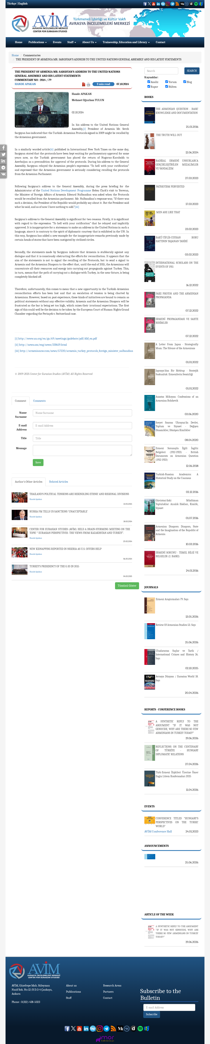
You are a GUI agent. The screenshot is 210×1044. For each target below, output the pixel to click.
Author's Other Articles (28, 481)
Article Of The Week (159, 914)
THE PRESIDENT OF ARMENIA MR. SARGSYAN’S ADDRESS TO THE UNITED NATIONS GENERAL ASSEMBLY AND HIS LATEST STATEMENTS (98, 59)
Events (57, 42)
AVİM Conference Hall (158, 831)
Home (18, 42)
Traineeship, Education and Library (125, 42)
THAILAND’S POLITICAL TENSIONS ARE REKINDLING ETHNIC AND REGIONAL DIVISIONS (79, 494)
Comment (20, 401)
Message (21, 448)
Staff (70, 42)
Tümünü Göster (127, 585)
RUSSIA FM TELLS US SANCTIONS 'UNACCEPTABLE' (59, 511)
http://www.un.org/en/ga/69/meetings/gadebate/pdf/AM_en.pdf (57, 338)
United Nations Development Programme (66, 190)
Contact (160, 42)
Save (38, 462)
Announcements (156, 846)
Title (24, 438)
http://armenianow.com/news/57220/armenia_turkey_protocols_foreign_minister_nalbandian (76, 351)
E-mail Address (21, 427)
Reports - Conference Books (164, 709)
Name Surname (21, 415)
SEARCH (192, 71)
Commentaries (31, 55)
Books (148, 97)
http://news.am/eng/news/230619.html (43, 344)
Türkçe (11, 3)
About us (71, 985)
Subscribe (151, 1014)
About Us (88, 42)
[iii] (77, 207)
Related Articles (58, 481)
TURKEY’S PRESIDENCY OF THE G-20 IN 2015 (54, 566)
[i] (84, 129)
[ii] (52, 149)
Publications (37, 42)
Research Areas (112, 985)
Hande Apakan (25, 84)
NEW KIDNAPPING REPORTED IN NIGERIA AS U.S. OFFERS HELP (66, 548)
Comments (39, 401)
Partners (108, 991)
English (22, 3)
